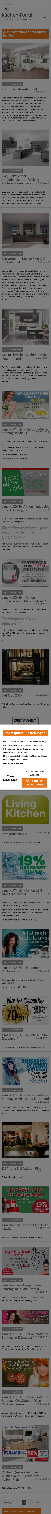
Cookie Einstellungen (11, 778)
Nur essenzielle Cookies (34, 773)
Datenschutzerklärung (13, 763)
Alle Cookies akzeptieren (34, 782)
